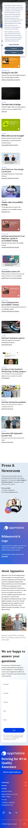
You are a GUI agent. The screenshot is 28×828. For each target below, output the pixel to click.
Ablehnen (14, 52)
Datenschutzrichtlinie (18, 736)
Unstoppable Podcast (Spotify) (9, 145)
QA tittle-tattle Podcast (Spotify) (10, 247)
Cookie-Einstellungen (14, 44)
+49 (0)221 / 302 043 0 (7, 802)
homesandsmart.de (6, 344)
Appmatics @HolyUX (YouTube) (10, 178)
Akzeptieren (14, 48)
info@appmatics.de (7, 805)
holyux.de (4, 111)
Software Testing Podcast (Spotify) (10, 80)
